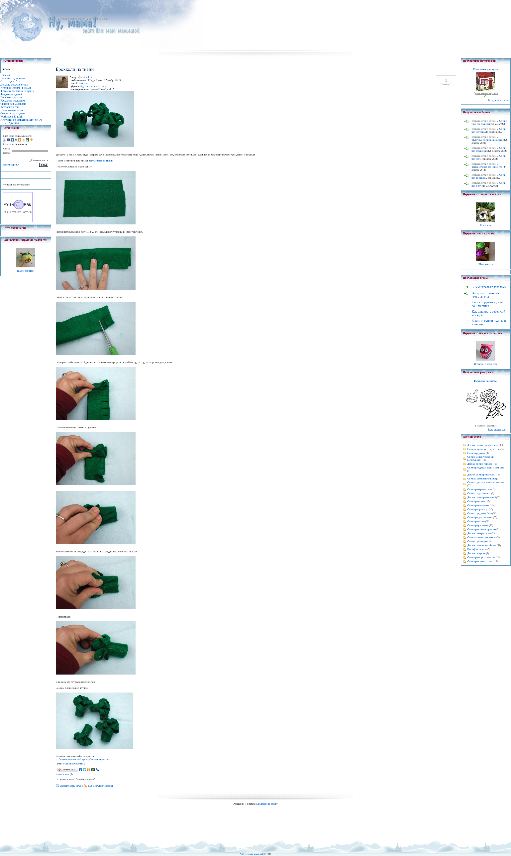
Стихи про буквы (476, 521)
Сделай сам (82, 83)
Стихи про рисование (477, 525)
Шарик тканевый (25, 270)
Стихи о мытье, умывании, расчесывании (480, 458)
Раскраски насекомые (485, 425)
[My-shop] (18, 221)
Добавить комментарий (71, 785)
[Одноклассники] (89, 769)
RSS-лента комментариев (100, 785)
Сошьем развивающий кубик (73, 759)
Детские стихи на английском (481, 545)
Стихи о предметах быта (479, 513)
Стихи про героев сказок (479, 489)
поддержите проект (267, 803)
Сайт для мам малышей (251, 854)
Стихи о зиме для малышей (489, 122)
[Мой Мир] (93, 769)
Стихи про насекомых (478, 505)
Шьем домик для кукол (485, 69)
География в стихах (477, 549)
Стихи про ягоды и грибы (480, 561)
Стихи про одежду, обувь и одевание (485, 467)
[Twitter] (85, 769)
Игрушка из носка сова (485, 364)
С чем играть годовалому (489, 287)
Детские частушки (476, 553)
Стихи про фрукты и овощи (481, 557)
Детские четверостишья (479, 533)
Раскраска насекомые (485, 381)
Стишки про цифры (477, 541)
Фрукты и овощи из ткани (93, 86)
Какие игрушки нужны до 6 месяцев (487, 304)
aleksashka (86, 77)
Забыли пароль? (11, 164)
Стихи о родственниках (479, 493)
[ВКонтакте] (80, 769)
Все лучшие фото (496, 100)
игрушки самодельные (74, 763)
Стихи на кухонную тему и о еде (483, 449)
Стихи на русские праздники (481, 478)
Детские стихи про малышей (481, 497)
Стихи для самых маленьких (481, 537)
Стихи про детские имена (479, 517)
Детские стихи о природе (479, 463)
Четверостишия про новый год (486, 166)
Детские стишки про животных (482, 445)
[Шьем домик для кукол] (485, 90)
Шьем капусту (485, 264)
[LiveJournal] (97, 769)
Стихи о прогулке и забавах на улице (485, 482)
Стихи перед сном (476, 453)
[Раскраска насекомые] (486, 422)
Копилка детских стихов (483, 121)
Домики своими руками (486, 93)
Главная (52, 18)
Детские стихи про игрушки (481, 474)
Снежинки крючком (99, 759)
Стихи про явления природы (481, 529)
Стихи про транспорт (477, 509)
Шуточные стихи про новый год (487, 140)
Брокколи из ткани (98, 18)
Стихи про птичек (476, 501)
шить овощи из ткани (101, 160)
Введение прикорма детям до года (485, 294)
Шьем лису (485, 225)
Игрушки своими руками (72, 18)
